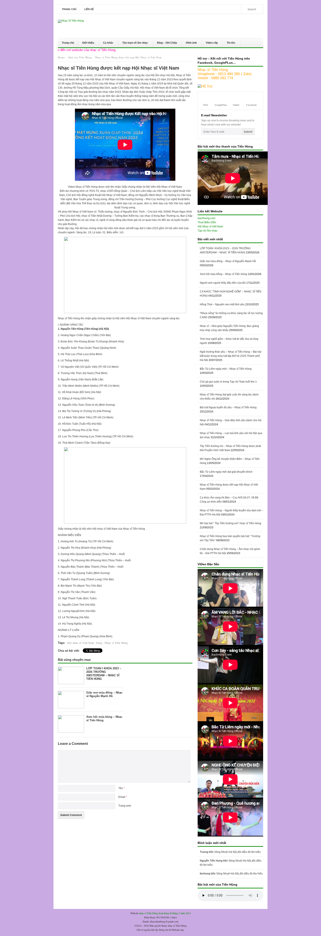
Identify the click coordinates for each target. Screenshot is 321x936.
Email (122, 797)
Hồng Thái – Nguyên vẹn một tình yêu (222, 304)
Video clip (210, 43)
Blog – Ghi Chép (165, 43)
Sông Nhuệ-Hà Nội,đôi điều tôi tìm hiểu (237, 852)
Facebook (251, 105)
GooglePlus (221, 105)
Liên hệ (89, 9)
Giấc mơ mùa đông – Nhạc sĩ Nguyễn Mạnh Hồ (104, 694)
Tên (121, 788)
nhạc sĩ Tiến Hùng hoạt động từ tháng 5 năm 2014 (165, 913)
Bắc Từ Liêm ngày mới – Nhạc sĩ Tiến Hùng (226, 368)
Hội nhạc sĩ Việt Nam (80, 642)
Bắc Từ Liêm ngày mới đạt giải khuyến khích (226, 471)
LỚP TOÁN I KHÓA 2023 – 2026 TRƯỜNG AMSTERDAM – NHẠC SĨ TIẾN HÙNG (103, 673)
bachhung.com (206, 218)
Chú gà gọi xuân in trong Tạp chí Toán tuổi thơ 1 (228, 381)
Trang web (124, 805)
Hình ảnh (189, 43)
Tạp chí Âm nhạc (207, 230)
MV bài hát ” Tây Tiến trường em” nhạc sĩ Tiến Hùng (230, 523)
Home (61, 57)
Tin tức (229, 43)
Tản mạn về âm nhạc (133, 43)
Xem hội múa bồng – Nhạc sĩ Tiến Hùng (223, 274)
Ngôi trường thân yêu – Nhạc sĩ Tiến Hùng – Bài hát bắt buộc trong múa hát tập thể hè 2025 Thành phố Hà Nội (230, 356)
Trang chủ (69, 9)
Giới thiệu (86, 43)
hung (99, 642)
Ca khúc (106, 43)
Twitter (236, 105)
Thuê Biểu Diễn (207, 222)
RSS (205, 105)
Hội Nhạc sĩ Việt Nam (210, 226)
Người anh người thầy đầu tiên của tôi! (223, 282)
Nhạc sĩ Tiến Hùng (116, 642)
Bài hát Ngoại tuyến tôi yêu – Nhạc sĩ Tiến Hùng (228, 407)
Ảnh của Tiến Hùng (80, 57)
